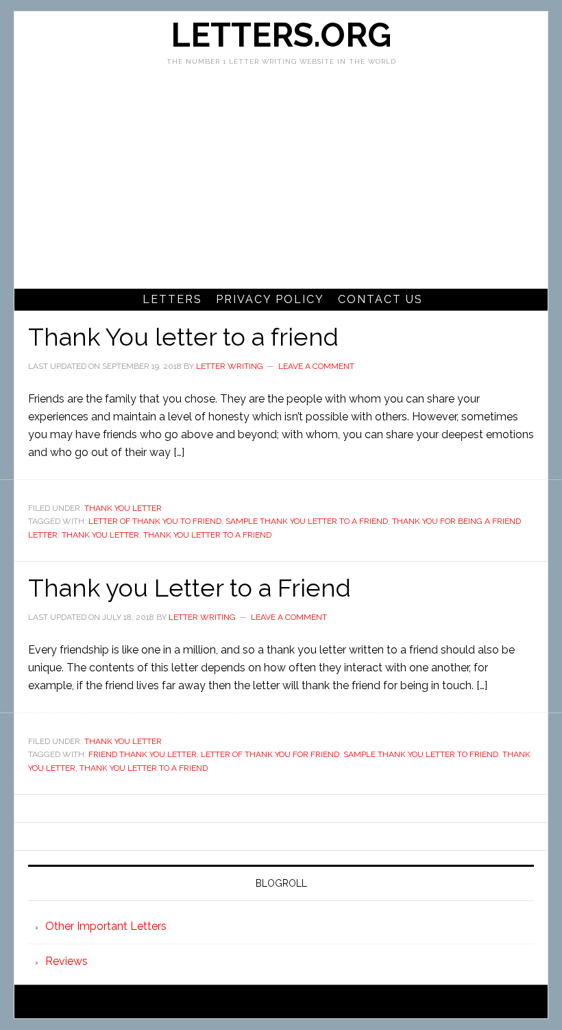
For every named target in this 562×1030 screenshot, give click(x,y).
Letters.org (281, 35)
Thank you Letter (100, 535)
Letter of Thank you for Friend (270, 754)
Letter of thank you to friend (154, 521)
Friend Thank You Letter (142, 754)
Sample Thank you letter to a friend (306, 521)
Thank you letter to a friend (207, 535)
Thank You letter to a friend (183, 336)
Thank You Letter (123, 508)
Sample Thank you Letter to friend (420, 754)
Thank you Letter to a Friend (189, 587)
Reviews (66, 961)
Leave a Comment (316, 366)
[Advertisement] (281, 186)
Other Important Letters (106, 926)
